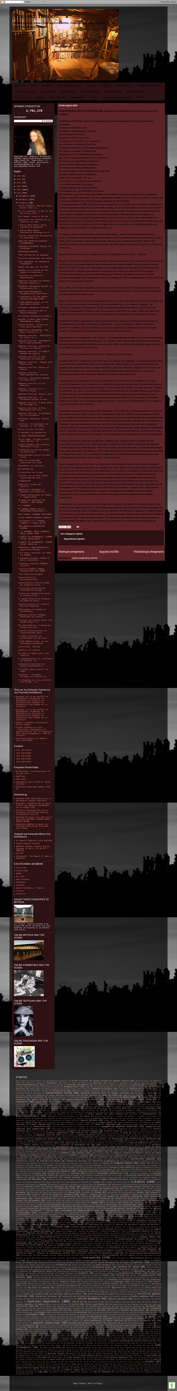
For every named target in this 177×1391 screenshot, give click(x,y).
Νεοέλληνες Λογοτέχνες (77, 1251)
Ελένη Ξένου (111, 1165)
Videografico (102, 1370)
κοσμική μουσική (108, 1219)
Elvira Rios (132, 1333)
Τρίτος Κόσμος (52, 1310)
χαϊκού (45, 1319)
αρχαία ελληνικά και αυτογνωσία (80, 1102)
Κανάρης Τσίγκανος (82, 1205)
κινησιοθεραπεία (23, 1215)
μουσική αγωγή (86, 1245)
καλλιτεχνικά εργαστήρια (25, 1205)
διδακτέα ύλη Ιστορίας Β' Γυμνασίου (111, 1143)
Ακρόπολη (48, 1085)
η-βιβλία (138, 1181)
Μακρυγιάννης (130, 1233)
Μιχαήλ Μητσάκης (112, 1243)
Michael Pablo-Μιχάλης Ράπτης (107, 1354)
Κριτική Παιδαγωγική (51, 1221)
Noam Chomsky (152, 1356)
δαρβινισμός (137, 1133)
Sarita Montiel (133, 1366)
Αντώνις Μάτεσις (101, 1091)
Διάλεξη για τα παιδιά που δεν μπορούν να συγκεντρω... (33, 271)
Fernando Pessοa (115, 1335)
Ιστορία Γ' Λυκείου (130, 1195)
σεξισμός (24, 1285)
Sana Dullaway (118, 1366)
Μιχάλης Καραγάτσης (146, 1243)
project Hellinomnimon (24, 1364)
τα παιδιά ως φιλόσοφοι (58, 1304)
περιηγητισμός (34, 1275)
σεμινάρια (156, 1284)
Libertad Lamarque (65, 1350)
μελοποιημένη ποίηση (85, 1239)
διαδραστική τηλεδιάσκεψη (128, 1137)
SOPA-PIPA (76, 1368)
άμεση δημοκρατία (25, 1087)
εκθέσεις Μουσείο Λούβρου (100, 1153)
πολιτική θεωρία (58, 1277)
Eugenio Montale (66, 1335)
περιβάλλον (83, 1273)
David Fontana (30, 1333)
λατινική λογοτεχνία (34, 1227)
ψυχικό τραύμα (139, 1323)
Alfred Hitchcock (155, 1325)
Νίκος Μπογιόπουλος (34, 1258)
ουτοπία (118, 1265)
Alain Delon (92, 1325)
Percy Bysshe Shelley (142, 1359)
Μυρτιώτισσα (51, 1249)
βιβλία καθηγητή (116, 1114)
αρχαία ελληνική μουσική (43, 1104)
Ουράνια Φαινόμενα (103, 1265)
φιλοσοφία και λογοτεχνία (55, 1314)
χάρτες (95, 1319)
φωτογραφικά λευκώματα (133, 1317)
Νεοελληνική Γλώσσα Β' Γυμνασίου (143, 1251)
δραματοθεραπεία (62, 1147)
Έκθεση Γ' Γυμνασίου (59, 1155)
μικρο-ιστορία (39, 1243)
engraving (157, 1333)
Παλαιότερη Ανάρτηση (149, 551)
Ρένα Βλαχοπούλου (137, 1281)
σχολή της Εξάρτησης (42, 1299)
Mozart (74, 1356)
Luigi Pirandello (148, 1350)
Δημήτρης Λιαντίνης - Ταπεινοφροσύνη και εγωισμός (33, 374)
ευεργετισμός (21, 1179)
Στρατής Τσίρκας (138, 1290)
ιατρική (71, 1192)
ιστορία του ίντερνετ (73, 1201)
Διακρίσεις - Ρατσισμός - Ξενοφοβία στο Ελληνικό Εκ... (33, 676)
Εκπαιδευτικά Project (112, 91)
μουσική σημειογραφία (150, 1245)
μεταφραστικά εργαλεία (112, 1241)
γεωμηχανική (57, 1120)
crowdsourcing (153, 1331)
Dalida (18, 1333)
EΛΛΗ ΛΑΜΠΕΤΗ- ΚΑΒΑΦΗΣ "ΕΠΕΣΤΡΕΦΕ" (35, 514)
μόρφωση (50, 1245)
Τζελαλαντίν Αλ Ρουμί (24, 1308)
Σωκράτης (41, 1304)
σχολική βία (77, 1302)
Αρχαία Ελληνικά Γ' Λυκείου (49, 1102)
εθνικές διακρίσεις (68, 1151)
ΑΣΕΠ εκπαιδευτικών (104, 1108)
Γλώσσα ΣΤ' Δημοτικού (104, 1124)
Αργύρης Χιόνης (74, 1095)
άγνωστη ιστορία (121, 1081)
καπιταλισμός (112, 1205)
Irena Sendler (56, 1345)
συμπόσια (26, 1294)
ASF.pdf (19, 853)
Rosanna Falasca (45, 1366)
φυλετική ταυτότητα (119, 1314)
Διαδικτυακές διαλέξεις (90, 91)
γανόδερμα (32, 1120)
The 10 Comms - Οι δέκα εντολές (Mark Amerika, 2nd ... (33, 440)
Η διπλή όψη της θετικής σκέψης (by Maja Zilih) (33, 451)
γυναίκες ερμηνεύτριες (58, 1133)
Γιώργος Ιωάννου (106, 1122)
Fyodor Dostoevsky (22, 1339)
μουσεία (61, 1245)
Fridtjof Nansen (103, 1337)
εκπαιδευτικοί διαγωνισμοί (69, 1163)
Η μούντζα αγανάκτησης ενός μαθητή (35, 258)
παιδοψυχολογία (71, 1269)
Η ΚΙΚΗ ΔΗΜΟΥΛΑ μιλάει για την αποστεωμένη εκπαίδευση (33, 642)
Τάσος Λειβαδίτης (46, 1306)
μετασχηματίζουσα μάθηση (90, 1241)
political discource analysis (130, 1362)
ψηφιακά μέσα (149, 1321)
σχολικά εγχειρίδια (117, 1299)
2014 (19, 183)
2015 (19, 179)
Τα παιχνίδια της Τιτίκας (30, 472)
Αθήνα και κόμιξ (69, 1083)
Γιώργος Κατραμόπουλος (126, 1122)
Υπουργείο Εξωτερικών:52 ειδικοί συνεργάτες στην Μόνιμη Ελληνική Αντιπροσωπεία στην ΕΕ (32, 812)
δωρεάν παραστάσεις (100, 1149)
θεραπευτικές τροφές (66, 1189)
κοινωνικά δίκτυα (142, 1215)
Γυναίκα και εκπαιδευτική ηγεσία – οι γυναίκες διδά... (35, 595)
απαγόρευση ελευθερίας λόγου (93, 1093)
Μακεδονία (117, 1233)
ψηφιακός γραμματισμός (46, 1323)
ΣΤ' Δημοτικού (114, 1288)
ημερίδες (43, 1184)
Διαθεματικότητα (68, 1139)
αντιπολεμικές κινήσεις (39, 1091)
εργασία (32, 1177)
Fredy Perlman (88, 1337)
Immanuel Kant (21, 1345)
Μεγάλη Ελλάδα (46, 1237)
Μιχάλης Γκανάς (128, 1243)
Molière (48, 1356)
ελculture (20, 894)
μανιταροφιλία (145, 1233)
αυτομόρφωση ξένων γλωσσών (56, 1112)
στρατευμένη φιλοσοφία (52, 1290)
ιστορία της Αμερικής (40, 1196)
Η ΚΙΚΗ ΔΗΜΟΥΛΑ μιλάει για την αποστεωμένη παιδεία (33, 303)
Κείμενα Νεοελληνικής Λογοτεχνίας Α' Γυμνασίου (97, 1207)
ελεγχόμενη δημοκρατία (34, 1165)
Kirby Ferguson (125, 1347)
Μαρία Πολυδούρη (110, 1235)
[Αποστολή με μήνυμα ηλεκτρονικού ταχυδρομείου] (60, 527)
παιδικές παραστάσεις (53, 1269)
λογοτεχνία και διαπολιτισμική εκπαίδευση (142, 1227)
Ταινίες (34, 85)
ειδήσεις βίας (118, 1151)
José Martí (56, 1348)
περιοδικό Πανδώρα (80, 1275)
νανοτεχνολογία (109, 1249)
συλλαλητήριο (80, 1292)
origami (22, 1359)
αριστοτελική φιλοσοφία (78, 1097)
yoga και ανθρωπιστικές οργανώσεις (76, 1372)
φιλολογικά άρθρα (143, 1312)
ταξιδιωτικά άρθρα (25, 1306)
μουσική (74, 1245)
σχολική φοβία (135, 1302)
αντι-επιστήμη (21, 1091)
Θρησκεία (46, 1192)
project (150, 1362)
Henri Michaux (116, 1343)
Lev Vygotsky (49, 1350)
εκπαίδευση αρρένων (135, 1155)
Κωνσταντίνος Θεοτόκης (24, 1223)
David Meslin (43, 1333)
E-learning (96, 1333)
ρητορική (35, 1284)
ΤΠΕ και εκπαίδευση (151, 1308)
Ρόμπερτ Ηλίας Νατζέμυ (50, 1284)
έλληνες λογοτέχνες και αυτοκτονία (92, 1167)
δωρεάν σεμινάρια (136, 1149)
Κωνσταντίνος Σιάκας (127, 1223)
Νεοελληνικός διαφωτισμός (113, 1253)
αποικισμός (138, 1093)
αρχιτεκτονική (86, 1108)
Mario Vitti (106, 1352)
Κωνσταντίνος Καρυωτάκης (107, 1223)
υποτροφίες (101, 1310)
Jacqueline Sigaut (121, 1345)
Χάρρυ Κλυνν (84, 1319)
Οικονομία (82, 1262)
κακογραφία (137, 1202)
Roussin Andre (60, 1366)
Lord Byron (121, 1350)
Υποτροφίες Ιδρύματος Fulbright (33, 308)
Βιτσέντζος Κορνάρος (23, 1118)
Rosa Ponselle (30, 1366)
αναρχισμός (145, 1087)
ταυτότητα (60, 1306)
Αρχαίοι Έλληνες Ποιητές (38, 1108)
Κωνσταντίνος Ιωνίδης (44, 1223)
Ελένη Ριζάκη (141, 1165)
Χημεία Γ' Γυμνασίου (71, 1321)
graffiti (104, 1341)
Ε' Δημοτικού (153, 1149)
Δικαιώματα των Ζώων (124, 85)
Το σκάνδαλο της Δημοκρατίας (32, 433)
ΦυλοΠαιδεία (134, 1314)
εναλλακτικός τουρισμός (128, 1171)
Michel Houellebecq (150, 1354)
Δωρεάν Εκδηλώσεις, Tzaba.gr (30, 888)
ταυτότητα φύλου (75, 1306)
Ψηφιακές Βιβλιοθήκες (135, 91)
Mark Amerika (119, 1352)
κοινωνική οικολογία (98, 1217)
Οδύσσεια (29, 1263)
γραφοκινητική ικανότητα (76, 1129)
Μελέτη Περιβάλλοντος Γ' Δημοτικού (42, 1239)
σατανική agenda (92, 1284)
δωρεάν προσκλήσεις (118, 1149)
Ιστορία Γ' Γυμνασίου (89, 1195)
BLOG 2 (140, 97)
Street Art (39, 97)
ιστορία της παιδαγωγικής (99, 1199)
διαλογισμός (117, 1139)
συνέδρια (39, 1294)
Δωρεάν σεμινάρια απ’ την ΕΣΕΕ (33, 267)
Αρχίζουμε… (21, 776)
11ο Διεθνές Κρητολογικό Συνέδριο (34, 316)
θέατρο (72, 1187)
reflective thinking (101, 1364)
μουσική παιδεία (132, 1245)
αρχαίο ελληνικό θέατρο (67, 1106)
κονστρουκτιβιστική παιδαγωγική (40, 1219)
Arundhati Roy (53, 1329)
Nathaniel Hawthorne (125, 1356)
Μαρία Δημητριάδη (94, 1235)
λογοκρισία (118, 1227)
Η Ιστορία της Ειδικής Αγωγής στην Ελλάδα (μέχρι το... (35, 621)
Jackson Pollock (103, 1345)
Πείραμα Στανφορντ (47, 1273)
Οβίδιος (69, 1260)
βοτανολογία (39, 1118)
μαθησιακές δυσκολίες (140, 1231)
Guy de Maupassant (67, 1343)
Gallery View (54, 1339)
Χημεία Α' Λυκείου (34, 1321)
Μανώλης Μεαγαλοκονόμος (75, 1235)
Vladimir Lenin (134, 1370)
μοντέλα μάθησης (36, 1245)
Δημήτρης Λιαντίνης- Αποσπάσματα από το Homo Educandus (34, 342)
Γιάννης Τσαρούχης (49, 1122)
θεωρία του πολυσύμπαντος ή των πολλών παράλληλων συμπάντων (127, 1190)
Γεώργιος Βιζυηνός (88, 1120)
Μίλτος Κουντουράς (57, 1243)
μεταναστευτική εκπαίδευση (26, 1241)
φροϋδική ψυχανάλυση (100, 1314)
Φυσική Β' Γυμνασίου (150, 1314)
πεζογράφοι (33, 1273)
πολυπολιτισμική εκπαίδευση (55, 1280)
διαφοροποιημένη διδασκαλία (29, 1143)
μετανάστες (154, 1239)
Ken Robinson (111, 1347)
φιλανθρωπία (41, 1312)
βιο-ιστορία (85, 1116)
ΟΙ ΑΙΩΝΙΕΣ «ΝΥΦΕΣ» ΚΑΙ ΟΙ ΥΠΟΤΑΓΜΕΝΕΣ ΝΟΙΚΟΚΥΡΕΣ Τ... (33, 510)
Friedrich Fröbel (136, 1337)
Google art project (68, 1341)
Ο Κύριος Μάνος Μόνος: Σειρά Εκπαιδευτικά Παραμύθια (32, 226)
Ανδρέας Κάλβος (35, 1089)
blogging (116, 1329)
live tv (90, 1350)
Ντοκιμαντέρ (47, 85)
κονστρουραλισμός (62, 1219)
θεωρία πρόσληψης (91, 1190)
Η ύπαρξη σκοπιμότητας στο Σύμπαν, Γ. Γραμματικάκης (35, 496)
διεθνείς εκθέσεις (31, 1145)
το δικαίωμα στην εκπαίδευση (82, 1308)
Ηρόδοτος (66, 1184)
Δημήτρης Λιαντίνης (45, 1135)
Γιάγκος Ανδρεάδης (145, 1120)
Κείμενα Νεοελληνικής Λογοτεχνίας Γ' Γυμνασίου (128, 1209)
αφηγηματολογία (90, 1112)
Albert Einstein (138, 1325)
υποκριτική (89, 1310)
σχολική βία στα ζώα (96, 1302)
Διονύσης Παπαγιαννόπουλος (137, 1145)
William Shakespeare (26, 1372)
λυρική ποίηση (135, 1229)
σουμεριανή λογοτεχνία (153, 1285)
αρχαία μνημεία (147, 1104)
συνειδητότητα (56, 1294)
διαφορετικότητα (155, 1141)
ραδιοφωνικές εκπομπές (101, 1281)
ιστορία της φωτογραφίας (28, 1201)
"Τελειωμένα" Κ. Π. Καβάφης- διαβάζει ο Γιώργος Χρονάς (32, 522)
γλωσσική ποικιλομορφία (130, 1124)
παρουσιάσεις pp (142, 1271)
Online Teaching (155, 1357)
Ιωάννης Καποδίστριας (27, 1202)
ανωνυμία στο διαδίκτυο (120, 1091)
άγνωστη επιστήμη (100, 1081)
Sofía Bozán (65, 1368)
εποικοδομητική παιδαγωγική (93, 1175)
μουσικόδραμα (84, 1247)
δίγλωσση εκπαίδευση (86, 1143)
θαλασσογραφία (117, 1184)
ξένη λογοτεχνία (137, 1258)
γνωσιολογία (93, 1126)
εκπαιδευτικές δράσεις (94, 1159)
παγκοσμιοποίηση (23, 1267)
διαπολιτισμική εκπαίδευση (143, 1139)
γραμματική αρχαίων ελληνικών (119, 1126)
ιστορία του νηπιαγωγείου (118, 1201)
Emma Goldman (145, 1333)
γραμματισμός (38, 1129)
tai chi (21, 1370)
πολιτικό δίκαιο (97, 1277)
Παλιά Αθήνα (110, 1269)
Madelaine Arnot (30, 1352)
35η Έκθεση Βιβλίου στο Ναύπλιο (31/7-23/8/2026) (31, 740)
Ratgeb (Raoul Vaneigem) (81, 1364)
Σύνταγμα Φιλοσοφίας (126, 1294)
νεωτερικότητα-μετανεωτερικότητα (145, 1253)
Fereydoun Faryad (99, 1335)
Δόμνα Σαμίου (46, 1147)
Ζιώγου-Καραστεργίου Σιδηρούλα (77, 1182)
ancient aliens (63, 1327)
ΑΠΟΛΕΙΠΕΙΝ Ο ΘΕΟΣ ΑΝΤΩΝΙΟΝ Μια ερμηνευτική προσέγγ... (33, 549)
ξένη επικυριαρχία (119, 1258)
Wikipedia (157, 1370)
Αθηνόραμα (20, 882)
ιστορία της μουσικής (43, 1199)
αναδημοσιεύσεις (71, 1087)
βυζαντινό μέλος (136, 1118)
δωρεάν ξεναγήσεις (81, 1149)
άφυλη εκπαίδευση (116, 1112)
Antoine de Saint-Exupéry (113, 1327)
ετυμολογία (90, 1177)
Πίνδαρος (95, 1275)
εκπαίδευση (119, 1155)
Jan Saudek (137, 1345)
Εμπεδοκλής (40, 1171)
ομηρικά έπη (114, 1263)
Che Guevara (94, 1331)
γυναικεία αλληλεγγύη (140, 1129)
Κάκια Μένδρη (123, 1203)
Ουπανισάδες (86, 1265)
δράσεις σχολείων (80, 1147)
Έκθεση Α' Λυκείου (143, 1153)
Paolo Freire (55, 1360)
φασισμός (125, 1310)
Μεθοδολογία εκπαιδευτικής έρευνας (96, 1237)
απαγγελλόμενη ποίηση (59, 1093)
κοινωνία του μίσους (122, 1215)
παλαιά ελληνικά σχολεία (92, 1269)
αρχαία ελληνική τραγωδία (94, 1104)
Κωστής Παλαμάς (76, 1225)
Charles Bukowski (64, 1331)
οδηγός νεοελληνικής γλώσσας (124, 1260)
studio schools (155, 1368)
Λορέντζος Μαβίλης (79, 1229)
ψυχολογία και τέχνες (48, 1325)
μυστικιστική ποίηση (67, 1249)
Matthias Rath (145, 1352)
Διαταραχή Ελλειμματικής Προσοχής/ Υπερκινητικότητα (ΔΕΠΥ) (61, 1141)
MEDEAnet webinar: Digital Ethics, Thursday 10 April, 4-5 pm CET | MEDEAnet (33, 848)
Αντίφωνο (20, 885)
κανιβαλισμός (97, 1205)
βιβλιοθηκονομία (150, 1114)
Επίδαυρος (63, 1173)
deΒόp (18, 874)
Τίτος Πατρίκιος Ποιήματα (30, 574)
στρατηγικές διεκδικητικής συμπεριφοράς (113, 1290)
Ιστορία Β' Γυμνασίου (62, 1195)
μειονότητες (20, 1239)
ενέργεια (144, 1171)
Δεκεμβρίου (24, 196)
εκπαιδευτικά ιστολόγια (26, 1159)
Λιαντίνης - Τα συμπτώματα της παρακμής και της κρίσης (33, 425)
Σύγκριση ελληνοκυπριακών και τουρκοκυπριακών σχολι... (32, 632)
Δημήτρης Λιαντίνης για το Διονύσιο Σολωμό (31, 390)
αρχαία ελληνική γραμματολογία (136, 1102)
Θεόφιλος (33, 1188)
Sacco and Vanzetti (91, 1366)
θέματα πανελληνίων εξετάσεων (107, 1186)
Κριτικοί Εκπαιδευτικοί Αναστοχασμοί (117, 97)
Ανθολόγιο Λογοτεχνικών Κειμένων (75, 1089)
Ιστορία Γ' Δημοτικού (110, 1194)
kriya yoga (150, 1347)
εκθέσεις (81, 1153)
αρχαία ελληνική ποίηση (69, 1104)
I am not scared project (148, 1343)
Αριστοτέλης (39, 1097)
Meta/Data (73, 1354)
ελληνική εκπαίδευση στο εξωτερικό (148, 1167)
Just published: (24, 750)
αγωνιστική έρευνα (142, 1081)
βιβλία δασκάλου (95, 1114)
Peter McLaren (37, 1362)
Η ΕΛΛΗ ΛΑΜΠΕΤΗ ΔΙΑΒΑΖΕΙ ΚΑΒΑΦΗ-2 (34, 518)
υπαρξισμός (77, 1310)
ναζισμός (96, 1249)
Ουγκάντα (75, 1265)
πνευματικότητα (148, 1275)
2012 (19, 190)
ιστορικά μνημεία (154, 1201)
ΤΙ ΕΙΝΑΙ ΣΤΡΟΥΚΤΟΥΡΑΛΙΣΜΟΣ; (32, 436)
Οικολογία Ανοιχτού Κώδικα (65, 1262)
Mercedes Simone (37, 1354)
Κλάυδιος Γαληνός (75, 1215)
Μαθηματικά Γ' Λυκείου (119, 1231)
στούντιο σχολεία (34, 1290)
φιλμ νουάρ (129, 1312)
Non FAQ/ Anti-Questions (25, 1357)
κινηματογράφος (23, 1213)
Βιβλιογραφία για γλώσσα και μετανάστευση (32, 611)
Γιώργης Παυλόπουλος (67, 1122)
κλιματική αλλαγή (105, 1215)
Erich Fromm (23, 1335)
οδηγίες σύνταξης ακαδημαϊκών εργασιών (92, 1260)
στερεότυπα (20, 1290)
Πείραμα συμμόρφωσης (66, 1273)
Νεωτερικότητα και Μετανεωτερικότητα (28, 579)
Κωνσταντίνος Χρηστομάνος (148, 1223)
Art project (132, 1327)
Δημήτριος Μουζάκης (141, 1135)
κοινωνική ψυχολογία (118, 1217)
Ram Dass (64, 1364)
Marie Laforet (92, 1352)
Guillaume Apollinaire (33, 1343)
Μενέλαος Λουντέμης (107, 1239)
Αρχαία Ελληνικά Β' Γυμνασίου (82, 1100)
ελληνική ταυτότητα (26, 1169)
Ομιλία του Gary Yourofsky (31, 429)
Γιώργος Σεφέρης (37, 1124)
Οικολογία (90, 85)
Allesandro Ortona (46, 1327)
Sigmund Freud (22, 1368)
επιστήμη (157, 1173)
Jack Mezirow (87, 1345)
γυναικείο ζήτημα (89, 1131)
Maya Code (23, 1354)
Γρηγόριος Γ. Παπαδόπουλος (117, 1129)
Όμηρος (126, 1263)
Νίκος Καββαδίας (129, 1255)
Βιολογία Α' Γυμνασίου (114, 1116)
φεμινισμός (139, 1310)
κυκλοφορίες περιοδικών (147, 1221)
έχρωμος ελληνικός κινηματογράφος (135, 1179)
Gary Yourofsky (79, 1339)
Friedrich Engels (119, 1337)
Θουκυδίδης (35, 1192)
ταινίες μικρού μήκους (94, 1304)
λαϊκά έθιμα (93, 1225)
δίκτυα (120, 1145)
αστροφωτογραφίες (22, 1110)
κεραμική (81, 1211)
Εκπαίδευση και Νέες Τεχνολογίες (93, 1157)
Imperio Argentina (38, 1345)
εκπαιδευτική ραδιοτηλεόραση (26, 1163)
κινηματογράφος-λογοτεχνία (77, 1213)
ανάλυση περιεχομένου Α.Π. (107, 1087)
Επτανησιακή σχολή (134, 1175)
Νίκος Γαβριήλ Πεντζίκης (61, 1255)
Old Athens (42, 1358)
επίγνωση (51, 1173)
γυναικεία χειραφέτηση (66, 1131)
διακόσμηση (91, 1139)
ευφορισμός (93, 1179)
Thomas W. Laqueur (72, 1370)
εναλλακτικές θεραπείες (59, 1171)
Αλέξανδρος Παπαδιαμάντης (78, 1085)
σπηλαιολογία (60, 1288)
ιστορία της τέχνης (124, 1199)
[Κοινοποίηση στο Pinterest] (69, 527)
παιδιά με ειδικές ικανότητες (30, 1269)
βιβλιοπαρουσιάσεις (27, 1116)
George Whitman (38, 1341)
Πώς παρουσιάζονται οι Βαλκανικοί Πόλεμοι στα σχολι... (34, 626)
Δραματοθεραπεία (49, 91)
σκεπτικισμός (110, 1285)
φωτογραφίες (96, 1317)
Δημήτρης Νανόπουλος (87, 1135)
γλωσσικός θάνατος (22, 1126)
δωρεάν (148, 1147)
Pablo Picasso (41, 1359)
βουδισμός (51, 1118)
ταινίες (75, 1304)
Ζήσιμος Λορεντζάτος (53, 1182)
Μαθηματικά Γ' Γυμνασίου (98, 1231)
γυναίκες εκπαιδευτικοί (33, 1133)
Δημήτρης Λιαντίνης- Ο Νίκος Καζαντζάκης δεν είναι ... (32, 409)
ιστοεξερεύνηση (127, 1192)
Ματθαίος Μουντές (155, 1235)
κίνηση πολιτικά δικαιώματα (129, 1213)
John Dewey (44, 1347)
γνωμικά (54, 1126)
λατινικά (119, 1225)
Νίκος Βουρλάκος (42, 1255)
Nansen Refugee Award (106, 1356)
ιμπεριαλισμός (112, 1192)
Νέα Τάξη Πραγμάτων (147, 1249)
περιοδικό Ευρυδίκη (62, 1275)
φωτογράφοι (151, 1317)
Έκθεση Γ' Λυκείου (79, 1155)
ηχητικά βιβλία (87, 1184)
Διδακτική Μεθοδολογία (138, 1143)
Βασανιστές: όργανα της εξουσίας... (29, 485)
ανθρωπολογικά (135, 1089)
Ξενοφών (22, 1260)
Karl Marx (98, 1347)
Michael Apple (86, 1354)
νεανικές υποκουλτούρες (26, 1251)
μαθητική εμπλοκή (60, 1233)
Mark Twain (132, 1352)
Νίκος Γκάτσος (80, 1255)
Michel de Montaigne (131, 1354)
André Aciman (78, 1327)
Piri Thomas (84, 1362)
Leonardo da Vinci (34, 1350)
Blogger (98, 1383)
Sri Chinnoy (114, 1368)
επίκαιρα (75, 1173)
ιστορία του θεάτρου (53, 1201)
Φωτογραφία (105, 85)
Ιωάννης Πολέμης (45, 1202)
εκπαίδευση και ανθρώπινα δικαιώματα (35, 1157)
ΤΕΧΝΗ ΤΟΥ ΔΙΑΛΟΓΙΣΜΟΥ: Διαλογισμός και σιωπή (30, 462)
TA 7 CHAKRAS (24, 506)
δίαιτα (80, 1139)
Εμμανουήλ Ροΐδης (25, 1171)
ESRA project (52, 1335)
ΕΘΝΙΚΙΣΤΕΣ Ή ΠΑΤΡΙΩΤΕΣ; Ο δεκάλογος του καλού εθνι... (33, 491)
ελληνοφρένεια (126, 1169)
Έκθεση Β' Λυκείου (39, 1155)
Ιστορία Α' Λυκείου (39, 1195)
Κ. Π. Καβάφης (91, 1203)
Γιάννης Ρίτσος (31, 1122)
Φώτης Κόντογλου (67, 1317)
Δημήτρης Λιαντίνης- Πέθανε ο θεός (35, 394)
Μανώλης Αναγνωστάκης (55, 1235)
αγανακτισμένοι (36, 1081)
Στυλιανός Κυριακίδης (27, 1292)
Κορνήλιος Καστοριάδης (84, 1219)
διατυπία (131, 1141)
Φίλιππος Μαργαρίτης (113, 1312)
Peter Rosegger (51, 1362)
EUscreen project (82, 1335)
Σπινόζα (71, 1288)
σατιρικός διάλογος (130, 1284)
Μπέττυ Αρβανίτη (130, 1247)
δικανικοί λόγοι (108, 1145)
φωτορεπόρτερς (34, 1319)
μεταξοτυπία (71, 1241)
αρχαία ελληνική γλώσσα (106, 1102)
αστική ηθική (120, 1108)
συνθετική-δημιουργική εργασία (101, 1294)
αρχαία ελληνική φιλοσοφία (122, 1104)
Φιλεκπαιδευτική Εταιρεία (60, 1312)
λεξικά (59, 1227)
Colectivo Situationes (136, 1331)
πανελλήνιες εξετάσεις (129, 1269)
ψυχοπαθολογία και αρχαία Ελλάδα (72, 1325)
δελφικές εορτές (152, 1133)
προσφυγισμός (155, 1280)
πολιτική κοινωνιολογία (77, 1277)
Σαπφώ (80, 1284)
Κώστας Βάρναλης (41, 1225)
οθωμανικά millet (44, 1262)
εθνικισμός (83, 1151)
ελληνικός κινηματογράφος (69, 1169)
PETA (155, 1360)
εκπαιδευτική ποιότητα (128, 1161)
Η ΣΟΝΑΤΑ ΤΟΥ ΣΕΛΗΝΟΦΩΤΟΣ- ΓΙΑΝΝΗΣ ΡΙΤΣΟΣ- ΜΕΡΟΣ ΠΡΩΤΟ (35, 538)
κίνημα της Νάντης (128, 1211)
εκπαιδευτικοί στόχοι (90, 1163)
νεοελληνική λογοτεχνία (87, 1253)
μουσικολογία (114, 1247)
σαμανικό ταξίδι (68, 1284)
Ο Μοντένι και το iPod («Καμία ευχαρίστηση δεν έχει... (33, 477)
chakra (51, 1331)
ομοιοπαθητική (156, 1262)
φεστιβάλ (153, 1310)
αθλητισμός (97, 1083)
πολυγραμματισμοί (35, 1280)
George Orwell (24, 1341)
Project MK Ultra (43, 1364)
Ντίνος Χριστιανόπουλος (69, 1258)
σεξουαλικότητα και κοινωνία (42, 1285)
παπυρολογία (23, 1271)
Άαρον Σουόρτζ (21, 1081)
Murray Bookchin (87, 1356)
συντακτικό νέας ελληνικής (74, 1296)
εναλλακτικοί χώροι (107, 1171)
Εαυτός (18, 1151)
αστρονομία (150, 1108)
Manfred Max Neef (59, 1352)
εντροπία (36, 1173)
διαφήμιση (141, 1141)
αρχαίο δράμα (48, 1106)
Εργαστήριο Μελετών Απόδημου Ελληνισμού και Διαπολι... (32, 616)
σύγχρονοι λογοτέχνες (63, 1292)
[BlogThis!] (62, 527)
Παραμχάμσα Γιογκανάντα (120, 1271)
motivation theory (61, 1356)
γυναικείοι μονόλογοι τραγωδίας (135, 1131)
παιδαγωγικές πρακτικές (79, 1267)
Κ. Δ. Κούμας (75, 1202)
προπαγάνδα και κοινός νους (134, 1280)
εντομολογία (23, 1173)
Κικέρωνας (95, 1211)
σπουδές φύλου (83, 1288)
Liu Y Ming (80, 1350)
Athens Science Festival (28, 844)
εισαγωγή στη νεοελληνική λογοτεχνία (42, 1153)
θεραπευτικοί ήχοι (111, 1189)
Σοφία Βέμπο (32, 1288)
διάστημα (30, 1141)
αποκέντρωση (152, 1093)
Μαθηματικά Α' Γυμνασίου (76, 1231)
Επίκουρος (89, 1173)
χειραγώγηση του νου (111, 1319)
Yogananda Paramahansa (153, 1372)
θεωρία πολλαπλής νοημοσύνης (70, 1190)
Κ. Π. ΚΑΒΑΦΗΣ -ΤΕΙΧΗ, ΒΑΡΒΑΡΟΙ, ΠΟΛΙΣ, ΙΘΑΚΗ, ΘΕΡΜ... (34, 533)
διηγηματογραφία (50, 1145)
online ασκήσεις (57, 1357)
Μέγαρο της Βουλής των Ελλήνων (67, 1237)
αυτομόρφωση (38, 1112)
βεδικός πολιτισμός (45, 1114)
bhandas (105, 1329)
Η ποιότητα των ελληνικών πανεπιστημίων (30, 277)
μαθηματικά (60, 1231)
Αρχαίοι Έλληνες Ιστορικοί (135, 1106)
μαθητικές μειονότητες (37, 1233)
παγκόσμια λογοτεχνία (133, 1265)
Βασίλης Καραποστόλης (24, 1114)
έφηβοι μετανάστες (109, 1179)
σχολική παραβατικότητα (117, 1302)
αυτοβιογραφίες (152, 1110)
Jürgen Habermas (85, 1347)
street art (142, 1368)
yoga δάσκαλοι (54, 1372)
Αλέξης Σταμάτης (99, 1085)
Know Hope (138, 1347)
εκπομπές (105, 1163)
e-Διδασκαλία (83, 1333)
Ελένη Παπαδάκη (126, 1165)
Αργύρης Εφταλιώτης (56, 1095)
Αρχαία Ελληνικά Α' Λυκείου (46, 1100)
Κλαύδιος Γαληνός (58, 1215)
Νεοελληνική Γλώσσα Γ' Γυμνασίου (30, 1253)
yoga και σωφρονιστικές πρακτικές (128, 1372)
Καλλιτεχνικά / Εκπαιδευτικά (69, 85)
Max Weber (157, 1352)
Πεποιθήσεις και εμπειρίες (31, 466)
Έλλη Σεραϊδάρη (52, 1167)
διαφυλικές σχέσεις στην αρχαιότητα (59, 1143)
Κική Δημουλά (110, 1211)
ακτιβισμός (59, 1085)
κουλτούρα (122, 1219)
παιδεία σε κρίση (128, 1267)
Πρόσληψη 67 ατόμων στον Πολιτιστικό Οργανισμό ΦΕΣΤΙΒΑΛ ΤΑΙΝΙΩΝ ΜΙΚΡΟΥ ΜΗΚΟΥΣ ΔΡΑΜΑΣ (34, 819)
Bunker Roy (139, 1329)
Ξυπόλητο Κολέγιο (36, 1260)
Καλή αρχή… (21, 779)
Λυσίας (147, 1229)
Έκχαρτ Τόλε (145, 1163)
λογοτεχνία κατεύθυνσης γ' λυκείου (31, 1229)
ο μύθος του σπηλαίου (54, 1260)
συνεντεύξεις (75, 1294)
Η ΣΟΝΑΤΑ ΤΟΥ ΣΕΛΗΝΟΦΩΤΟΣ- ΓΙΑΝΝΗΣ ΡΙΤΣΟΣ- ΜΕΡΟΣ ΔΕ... (35, 543)
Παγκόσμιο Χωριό (152, 1265)
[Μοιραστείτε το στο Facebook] (67, 527)
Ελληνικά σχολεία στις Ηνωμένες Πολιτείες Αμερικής (33, 605)
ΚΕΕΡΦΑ (35, 1207)
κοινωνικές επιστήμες (43, 1217)
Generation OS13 (94, 1339)
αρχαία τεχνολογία (33, 1106)
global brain (52, 1341)
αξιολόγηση (154, 1091)
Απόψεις (93, 97)
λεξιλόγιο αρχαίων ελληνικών (83, 1227)
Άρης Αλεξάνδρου (91, 1095)
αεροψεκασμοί (51, 1083)
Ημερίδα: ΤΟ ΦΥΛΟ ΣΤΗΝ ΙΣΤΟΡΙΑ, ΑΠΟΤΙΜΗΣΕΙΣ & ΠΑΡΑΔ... (33, 320)
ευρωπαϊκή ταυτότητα (55, 1179)
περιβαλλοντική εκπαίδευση (105, 1273)
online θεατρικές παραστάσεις (116, 1358)
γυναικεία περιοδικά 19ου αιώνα (41, 1131)
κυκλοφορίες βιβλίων (124, 1221)
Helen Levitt (102, 1343)
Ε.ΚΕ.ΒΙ (19, 891)
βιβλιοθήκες (133, 1114)
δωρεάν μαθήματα (61, 1149)
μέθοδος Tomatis (148, 1237)
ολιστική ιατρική (97, 1263)
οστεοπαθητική (61, 1265)
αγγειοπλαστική (51, 1081)
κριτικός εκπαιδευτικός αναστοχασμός (95, 1221)
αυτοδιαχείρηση (22, 1112)
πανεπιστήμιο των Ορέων (152, 1269)
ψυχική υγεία (125, 1323)
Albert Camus (124, 1325)
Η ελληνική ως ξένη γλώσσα (25, 91)
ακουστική (153, 1083)
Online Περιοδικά (68, 91)
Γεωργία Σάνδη (70, 1120)
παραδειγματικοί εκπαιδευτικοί (69, 1271)
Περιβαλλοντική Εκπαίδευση (149, 85)
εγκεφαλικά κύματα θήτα (34, 1151)
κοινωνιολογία (137, 1217)
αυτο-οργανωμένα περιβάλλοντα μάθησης (127, 1110)
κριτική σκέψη (69, 1221)
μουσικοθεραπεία (99, 1247)
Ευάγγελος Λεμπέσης (150, 1177)
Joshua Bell (70, 1347)
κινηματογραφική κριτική (148, 1211)
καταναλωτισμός (129, 1205)
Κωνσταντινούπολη (22, 1224)
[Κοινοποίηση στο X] (64, 527)
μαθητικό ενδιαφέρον (79, 1233)
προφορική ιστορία (68, 1282)
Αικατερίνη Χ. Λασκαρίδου (118, 1083)
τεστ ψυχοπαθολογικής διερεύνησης (98, 1306)
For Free (20, 877)
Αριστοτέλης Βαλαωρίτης (57, 1097)
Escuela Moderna (37, 1335)
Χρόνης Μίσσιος (133, 1321)
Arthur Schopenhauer (36, 1329)
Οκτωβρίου (24, 203)
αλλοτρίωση (157, 1085)
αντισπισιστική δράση (62, 1091)
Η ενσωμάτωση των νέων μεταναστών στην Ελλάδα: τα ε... (34, 681)
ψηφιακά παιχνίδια (22, 1323)
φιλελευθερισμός (80, 1312)
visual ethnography (118, 1370)
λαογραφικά (107, 1224)
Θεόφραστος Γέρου (47, 1188)
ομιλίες (138, 1262)
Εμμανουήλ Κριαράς (154, 1169)
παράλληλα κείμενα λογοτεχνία (96, 1271)
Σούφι (21, 1288)
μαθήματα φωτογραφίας (42, 1231)
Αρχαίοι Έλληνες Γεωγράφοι (112, 1106)
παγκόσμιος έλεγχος (42, 1267)
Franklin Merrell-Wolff (52, 1337)
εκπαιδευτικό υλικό (48, 1163)
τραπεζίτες (38, 1310)
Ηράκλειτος (55, 1184)
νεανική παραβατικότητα (51, 1251)
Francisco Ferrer (33, 1337)
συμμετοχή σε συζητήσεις (139, 1292)
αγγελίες (64, 1081)
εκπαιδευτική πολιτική (149, 1161)
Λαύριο (48, 1227)
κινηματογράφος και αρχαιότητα (50, 1213)
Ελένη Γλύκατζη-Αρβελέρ (75, 1165)
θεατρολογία (87, 1187)
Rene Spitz (117, 1364)
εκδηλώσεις (65, 1153)
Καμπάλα (68, 1205)
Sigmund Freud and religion (44, 1368)
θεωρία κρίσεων (146, 1188)
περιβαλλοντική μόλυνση (130, 1273)
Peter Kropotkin (22, 1362)
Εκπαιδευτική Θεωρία (50, 1161)
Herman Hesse (130, 1343)
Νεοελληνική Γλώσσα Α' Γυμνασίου (109, 1251)
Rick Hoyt (129, 1364)
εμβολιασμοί (139, 1169)
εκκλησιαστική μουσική (102, 1155)
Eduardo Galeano (109, 1333)
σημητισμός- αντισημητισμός (91, 1285)
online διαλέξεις (74, 1358)
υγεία (65, 1310)
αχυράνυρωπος (131, 1112)
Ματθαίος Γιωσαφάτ (138, 1235)
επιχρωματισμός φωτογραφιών (69, 1175)
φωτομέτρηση (20, 1319)
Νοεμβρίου (24, 200)
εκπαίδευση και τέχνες (123, 1157)
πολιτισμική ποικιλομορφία (135, 1277)
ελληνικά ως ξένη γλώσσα (119, 1167)
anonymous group (93, 1327)
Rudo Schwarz (74, 1366)
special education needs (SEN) (95, 1368)
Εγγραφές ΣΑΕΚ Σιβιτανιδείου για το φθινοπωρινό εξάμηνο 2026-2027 (33, 800)
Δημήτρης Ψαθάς (124, 1135)
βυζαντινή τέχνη (120, 1118)
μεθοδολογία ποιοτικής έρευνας (124, 1237)
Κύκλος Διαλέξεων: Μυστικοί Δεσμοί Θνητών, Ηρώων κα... (35, 207)
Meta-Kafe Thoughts (56, 1354)
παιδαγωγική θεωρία (102, 1267)
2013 (19, 186)
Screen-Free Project (150, 1366)
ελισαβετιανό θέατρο (35, 1167)
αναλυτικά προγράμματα (129, 1087)
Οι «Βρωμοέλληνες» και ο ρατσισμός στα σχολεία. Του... (35, 660)
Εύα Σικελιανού (132, 1177)
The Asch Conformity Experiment (49, 1370)
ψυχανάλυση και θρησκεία (92, 1323)
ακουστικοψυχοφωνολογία (27, 1085)
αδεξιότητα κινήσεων (33, 1083)
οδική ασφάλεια (144, 1260)
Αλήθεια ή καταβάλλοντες (118, 1085)
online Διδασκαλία (92, 1357)
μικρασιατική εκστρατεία (134, 1241)
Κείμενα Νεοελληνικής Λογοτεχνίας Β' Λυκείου (84, 1208)
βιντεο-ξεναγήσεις (68, 1116)
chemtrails (106, 1331)
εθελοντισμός (51, 1151)
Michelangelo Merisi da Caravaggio (29, 1356)
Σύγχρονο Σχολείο (45, 1292)
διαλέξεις (103, 1139)
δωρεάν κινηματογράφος (38, 1149)
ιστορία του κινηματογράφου (95, 1201)
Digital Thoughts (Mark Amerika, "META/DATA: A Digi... (34, 446)
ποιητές (20, 1277)
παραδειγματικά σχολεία (42, 1271)
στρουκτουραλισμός (154, 1290)
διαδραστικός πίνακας (150, 1137)
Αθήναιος (84, 1083)
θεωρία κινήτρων (130, 1188)
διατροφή (119, 1141)
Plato (95, 1362)
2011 (19, 193)
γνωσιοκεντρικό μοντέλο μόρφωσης (73, 1126)
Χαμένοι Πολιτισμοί (58, 1319)
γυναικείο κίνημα (111, 1131)
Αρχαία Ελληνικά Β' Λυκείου (118, 1100)
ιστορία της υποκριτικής (149, 1198)
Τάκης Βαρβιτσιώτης (116, 1304)
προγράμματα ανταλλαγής (95, 1280)
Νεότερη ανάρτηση (71, 551)
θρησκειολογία (58, 1192)
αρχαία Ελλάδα (129, 1097)
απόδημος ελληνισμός (120, 1093)
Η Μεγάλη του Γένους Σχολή (116, 1182)
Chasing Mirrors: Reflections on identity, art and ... (34, 221)
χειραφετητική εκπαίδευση (135, 1319)
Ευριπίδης (36, 1179)
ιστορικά (136, 1201)
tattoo (31, 1370)
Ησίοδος (76, 1184)
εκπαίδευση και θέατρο (65, 1157)
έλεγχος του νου (54, 1165)
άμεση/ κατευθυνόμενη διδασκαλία (48, 1087)
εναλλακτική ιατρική (85, 1171)
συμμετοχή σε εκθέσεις (118, 1292)
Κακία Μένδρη (109, 1202)
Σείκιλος (144, 1284)
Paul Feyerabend (96, 1359)
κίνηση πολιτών (151, 1213)
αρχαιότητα (72, 1108)
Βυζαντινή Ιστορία (101, 1118)
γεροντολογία (44, 1120)
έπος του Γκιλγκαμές (115, 1175)
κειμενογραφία (66, 1211)
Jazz (148, 1345)
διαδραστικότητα (23, 1139)
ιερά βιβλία (86, 1192)
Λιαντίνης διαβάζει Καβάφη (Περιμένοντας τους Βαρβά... (33, 570)
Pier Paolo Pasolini (68, 1362)
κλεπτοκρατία (90, 1215)
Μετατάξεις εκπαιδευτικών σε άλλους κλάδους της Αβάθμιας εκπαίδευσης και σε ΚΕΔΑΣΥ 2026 (33, 805)
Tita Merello (89, 1370)
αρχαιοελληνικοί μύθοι (90, 1106)
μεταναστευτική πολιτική (51, 1241)
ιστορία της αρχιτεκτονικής (64, 1196)
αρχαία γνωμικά (113, 1097)
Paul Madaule (110, 1359)
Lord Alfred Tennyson (105, 1350)
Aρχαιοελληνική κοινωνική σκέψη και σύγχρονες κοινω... (33, 584)
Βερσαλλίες (61, 1114)
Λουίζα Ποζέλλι (95, 1229)
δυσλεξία (124, 1147)
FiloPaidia (141, 1335)
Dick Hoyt (70, 1333)
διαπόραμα (19, 1141)
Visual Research (78, 97)
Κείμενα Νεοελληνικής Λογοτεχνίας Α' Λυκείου (141, 1207)
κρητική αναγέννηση (138, 1219)
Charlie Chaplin (80, 1331)
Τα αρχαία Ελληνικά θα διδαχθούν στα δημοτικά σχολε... (34, 600)
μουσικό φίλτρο (69, 1247)
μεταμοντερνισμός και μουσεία (132, 1239)
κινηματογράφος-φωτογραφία (102, 1213)
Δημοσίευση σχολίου (74, 539)
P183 (30, 1359)
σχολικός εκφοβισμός (24, 1304)
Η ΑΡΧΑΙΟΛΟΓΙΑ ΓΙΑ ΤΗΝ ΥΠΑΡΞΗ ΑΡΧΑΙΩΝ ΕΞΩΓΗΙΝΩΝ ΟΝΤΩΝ (32, 298)
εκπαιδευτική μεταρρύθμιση (103, 1161)
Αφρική (103, 1112)
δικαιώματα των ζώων (85, 1145)
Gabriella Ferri (39, 1339)
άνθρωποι (122, 1089)
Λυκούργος (121, 1229)
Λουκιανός (109, 1229)
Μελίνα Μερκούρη (66, 1239)
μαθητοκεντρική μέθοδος (100, 1233)
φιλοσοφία (32, 1314)
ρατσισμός (119, 1282)
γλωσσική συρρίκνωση (150, 1124)
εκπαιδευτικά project (72, 1159)
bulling (127, 1329)
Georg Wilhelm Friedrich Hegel (149, 1339)
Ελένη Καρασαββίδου (95, 1165)
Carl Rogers (20, 1331)
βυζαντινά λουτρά (83, 1118)
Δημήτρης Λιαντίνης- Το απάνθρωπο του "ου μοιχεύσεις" (34, 414)
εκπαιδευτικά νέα (50, 1159)
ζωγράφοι (96, 1182)
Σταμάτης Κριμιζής (134, 1288)
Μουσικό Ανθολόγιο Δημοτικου (49, 1247)
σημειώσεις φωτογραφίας (67, 1286)
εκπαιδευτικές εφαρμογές (142, 1159)
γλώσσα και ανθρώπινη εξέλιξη (79, 1124)
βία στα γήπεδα (77, 1114)
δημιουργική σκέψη (51, 1137)
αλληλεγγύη (136, 1085)
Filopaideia (129, 1335)
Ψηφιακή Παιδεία (36, 16)
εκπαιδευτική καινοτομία (76, 1161)
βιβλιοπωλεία (52, 1116)
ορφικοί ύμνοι (45, 1265)
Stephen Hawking (128, 1368)
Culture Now (21, 871)
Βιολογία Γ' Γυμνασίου (136, 1116)
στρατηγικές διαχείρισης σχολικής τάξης (79, 1290)
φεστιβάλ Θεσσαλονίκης (24, 1312)
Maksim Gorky (44, 1352)
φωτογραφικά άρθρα (114, 1317)
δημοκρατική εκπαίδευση (71, 1137)
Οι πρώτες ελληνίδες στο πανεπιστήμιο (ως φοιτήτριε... (34, 637)
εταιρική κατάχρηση (71, 1177)
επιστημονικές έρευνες (44, 1175)
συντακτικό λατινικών (46, 1296)
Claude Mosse (119, 1331)
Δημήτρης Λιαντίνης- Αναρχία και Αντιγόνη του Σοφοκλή (34, 347)
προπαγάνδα (112, 1280)
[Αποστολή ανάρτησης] (77, 527)
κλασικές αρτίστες (41, 1215)
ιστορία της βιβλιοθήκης (91, 1196)
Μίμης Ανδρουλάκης (75, 1243)
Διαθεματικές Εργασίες (45, 1139)
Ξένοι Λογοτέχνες (154, 1258)
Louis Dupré (133, 1350)
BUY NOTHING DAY (26, 469)
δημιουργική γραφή (34, 1137)
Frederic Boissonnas (72, 1337)
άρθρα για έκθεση (110, 1095)
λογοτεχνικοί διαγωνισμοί (60, 1229)
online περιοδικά (139, 1357)
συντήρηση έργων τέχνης (99, 1296)
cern (44, 1331)
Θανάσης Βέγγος (147, 1184)
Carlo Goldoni (33, 1331)
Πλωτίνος (133, 1275)
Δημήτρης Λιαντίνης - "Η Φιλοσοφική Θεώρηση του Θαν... (34, 398)
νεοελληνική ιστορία (60, 1253)
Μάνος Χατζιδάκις (37, 1235)
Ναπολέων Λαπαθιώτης (126, 1249)
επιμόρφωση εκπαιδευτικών (110, 1173)
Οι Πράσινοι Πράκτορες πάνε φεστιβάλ (34, 841)
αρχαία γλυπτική (97, 1097)
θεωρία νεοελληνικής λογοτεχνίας (41, 1190)
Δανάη (125, 1133)
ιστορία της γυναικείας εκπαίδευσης (125, 1196)
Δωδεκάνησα (137, 1147)
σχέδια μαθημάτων (140, 1296)
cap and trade (153, 1329)
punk (55, 1364)
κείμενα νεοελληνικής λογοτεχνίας (57, 1207)
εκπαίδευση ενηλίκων (153, 1155)
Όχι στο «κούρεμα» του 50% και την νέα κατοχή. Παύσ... (35, 212)
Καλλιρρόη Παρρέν (151, 1202)
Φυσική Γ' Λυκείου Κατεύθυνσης (46, 1317)
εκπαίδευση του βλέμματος (148, 1157)
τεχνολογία (150, 1306)
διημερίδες (65, 1145)
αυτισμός (103, 1110)
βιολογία (98, 1116)
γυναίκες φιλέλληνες (111, 1133)
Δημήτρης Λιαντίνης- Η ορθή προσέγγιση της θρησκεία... (32, 358)
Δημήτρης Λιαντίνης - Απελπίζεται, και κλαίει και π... (35, 336)
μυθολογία (145, 1247)
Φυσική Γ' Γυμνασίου (23, 1317)
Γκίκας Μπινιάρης (58, 1124)
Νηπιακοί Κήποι (26, 1255)
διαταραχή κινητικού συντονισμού (100, 1141)
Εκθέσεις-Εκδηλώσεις (57, 97)
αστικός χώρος (136, 1108)
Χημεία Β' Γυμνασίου (52, 1321)
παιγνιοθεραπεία (61, 1267)
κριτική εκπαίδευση (31, 1221)
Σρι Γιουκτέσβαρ (98, 1288)
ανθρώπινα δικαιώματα (102, 1089)
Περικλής (47, 1275)
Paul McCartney (124, 1359)
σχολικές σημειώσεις (44, 1301)
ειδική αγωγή (133, 1151)
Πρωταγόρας (85, 1281)
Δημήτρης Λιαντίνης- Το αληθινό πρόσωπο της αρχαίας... (33, 352)
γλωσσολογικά (39, 1127)
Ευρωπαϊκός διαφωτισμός (76, 1179)
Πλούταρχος (120, 1275)
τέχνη (117, 1306)
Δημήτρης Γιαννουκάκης (24, 1135)
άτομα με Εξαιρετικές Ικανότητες (46, 1110)
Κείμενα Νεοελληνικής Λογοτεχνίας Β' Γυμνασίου (41, 1209)
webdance (147, 1370)
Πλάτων (106, 1275)
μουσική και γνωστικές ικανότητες (108, 1245)
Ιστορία (140, 1192)
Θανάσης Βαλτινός (132, 1184)
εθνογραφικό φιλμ (101, 1151)
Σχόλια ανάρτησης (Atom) (84, 558)
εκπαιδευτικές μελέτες (25, 1161)
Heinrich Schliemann (85, 1343)
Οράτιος (22, 1265)
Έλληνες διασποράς (68, 1167)
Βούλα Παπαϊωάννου (65, 1118)
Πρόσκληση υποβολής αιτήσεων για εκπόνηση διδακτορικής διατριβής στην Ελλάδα (32, 826)
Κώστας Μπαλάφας (60, 1224)
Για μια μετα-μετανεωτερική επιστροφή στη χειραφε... (31, 589)
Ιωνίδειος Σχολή (61, 1202)
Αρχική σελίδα (20, 85)
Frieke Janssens (152, 1337)
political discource (108, 1362)
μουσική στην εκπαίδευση (25, 1247)
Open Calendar (23, 879)
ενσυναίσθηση (156, 1171)
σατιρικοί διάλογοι (110, 1284)
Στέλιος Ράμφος (151, 1288)
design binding (57, 1333)
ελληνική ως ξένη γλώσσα (46, 1169)
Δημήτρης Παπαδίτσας (107, 1135)
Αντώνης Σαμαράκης (83, 1091)
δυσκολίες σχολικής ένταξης (103, 1147)
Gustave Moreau (50, 1343)
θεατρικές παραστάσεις (54, 1187)
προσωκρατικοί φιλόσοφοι (29, 1281)
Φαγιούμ (114, 1310)
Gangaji (66, 1339)
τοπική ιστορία (130, 1308)
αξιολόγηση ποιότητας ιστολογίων (28, 1093)
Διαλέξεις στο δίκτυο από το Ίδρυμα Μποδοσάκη (32, 312)
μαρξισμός (124, 1235)
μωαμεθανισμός (84, 1249)
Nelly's (140, 1356)
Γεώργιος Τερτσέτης (127, 1120)
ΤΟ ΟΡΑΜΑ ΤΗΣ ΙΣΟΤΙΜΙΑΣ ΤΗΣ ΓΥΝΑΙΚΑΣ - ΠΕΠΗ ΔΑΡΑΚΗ (31, 501)
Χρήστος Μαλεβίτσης (115, 1321)
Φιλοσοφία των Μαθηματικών (79, 1314)
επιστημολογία (26, 1175)
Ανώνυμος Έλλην (139, 1091)
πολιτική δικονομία (40, 1277)
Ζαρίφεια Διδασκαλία (33, 1182)
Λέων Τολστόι (105, 1227)
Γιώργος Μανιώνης (144, 1122)
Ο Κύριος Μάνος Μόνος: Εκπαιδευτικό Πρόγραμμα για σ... (35, 231)
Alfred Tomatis (26, 1327)
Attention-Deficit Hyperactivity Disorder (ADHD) (80, 1329)
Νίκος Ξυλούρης (50, 1258)
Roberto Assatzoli (144, 1364)
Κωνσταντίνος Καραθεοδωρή (85, 1223)
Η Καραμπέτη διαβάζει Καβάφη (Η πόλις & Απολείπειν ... (33, 559)
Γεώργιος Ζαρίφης (110, 1120)
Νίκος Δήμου (93, 1255)
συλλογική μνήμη (98, 1292)
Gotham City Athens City (88, 1341)
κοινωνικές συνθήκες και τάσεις (70, 1217)
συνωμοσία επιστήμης (120, 1296)
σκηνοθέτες (135, 1286)
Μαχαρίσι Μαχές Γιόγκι (27, 1237)
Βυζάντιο (149, 1118)
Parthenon (69, 1359)
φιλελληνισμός (97, 1312)
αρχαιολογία (56, 1108)
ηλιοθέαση (31, 1184)
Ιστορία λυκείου (22, 1196)
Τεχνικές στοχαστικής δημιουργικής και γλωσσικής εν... (35, 237)
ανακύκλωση (89, 1087)
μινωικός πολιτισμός (94, 1243)
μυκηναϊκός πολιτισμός (34, 1249)
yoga (40, 1372)
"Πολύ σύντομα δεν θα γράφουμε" (33, 255)
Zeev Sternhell (24, 1374)
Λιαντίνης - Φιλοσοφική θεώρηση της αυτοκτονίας (33, 379)
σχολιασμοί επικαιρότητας (63, 1299)
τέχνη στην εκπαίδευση (132, 1306)
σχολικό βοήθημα (152, 1302)
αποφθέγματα (40, 1095)
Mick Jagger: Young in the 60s (33, 216)
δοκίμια (33, 1147)
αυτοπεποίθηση (76, 1112)
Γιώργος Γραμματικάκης (87, 1122)
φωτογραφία (81, 1317)
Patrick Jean (81, 1359)
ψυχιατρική (112, 1323)
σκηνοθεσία (123, 1285)
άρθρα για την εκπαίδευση (133, 1095)
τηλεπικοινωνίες (42, 1308)
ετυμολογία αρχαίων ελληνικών (110, 1177)
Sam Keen (105, 1366)
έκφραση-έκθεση (123, 1163)
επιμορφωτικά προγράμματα (138, 1173)
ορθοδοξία (32, 1265)
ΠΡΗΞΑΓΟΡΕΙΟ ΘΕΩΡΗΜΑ (28, 252)
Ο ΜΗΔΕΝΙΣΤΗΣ (24, 481)
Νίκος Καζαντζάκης (146, 1255)
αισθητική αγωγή (139, 1083)
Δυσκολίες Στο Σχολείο (29, 650)
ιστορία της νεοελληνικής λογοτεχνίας (70, 1198)
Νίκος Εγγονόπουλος (110, 1255)
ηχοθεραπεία (102, 1184)
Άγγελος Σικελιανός (80, 1081)
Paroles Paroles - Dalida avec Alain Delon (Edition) (33, 326)
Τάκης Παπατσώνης (133, 1304)
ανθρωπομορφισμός (152, 1089)
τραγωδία (25, 1310)
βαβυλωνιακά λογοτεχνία (149, 1112)
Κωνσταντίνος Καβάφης (64, 1223)
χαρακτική (72, 1319)
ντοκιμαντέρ (91, 1257)
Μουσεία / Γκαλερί (22, 97)
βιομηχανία (154, 1116)
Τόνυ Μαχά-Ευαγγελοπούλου (108, 1308)
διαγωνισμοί (89, 1137)
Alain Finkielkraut (108, 1325)
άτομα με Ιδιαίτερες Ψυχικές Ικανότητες (79, 1110)
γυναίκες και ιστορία (86, 1133)
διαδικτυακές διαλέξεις (107, 1137)
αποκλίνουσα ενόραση (23, 1095)
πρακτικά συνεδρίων (76, 1280)
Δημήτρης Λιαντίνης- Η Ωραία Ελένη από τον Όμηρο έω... (35, 404)
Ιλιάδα (97, 1192)
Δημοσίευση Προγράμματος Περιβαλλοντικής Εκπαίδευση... (34, 293)
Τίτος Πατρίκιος (59, 1308)
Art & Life (21, 868)
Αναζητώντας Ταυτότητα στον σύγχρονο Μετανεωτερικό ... (32, 665)
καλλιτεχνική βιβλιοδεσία (49, 1205)
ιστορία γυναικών (150, 1195)
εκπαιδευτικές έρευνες (116, 1159)
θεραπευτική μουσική (89, 1189)
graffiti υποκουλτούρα (120, 1341)
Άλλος (147, 1085)
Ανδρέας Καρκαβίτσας (52, 1089)
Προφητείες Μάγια (49, 1281)
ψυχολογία (30, 1325)
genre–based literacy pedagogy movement (119, 1339)
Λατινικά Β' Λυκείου (137, 1225)
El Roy (121, 1333)
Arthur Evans (145, 1327)
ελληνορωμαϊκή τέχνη (109, 1169)
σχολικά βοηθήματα (89, 1299)
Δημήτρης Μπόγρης (68, 1135)
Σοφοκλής (46, 1288)
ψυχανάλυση (72, 1323)
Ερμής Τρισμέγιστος (49, 1177)
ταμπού (146, 1304)
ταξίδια (155, 1304)
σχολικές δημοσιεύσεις (142, 1299)
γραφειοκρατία (57, 1129)
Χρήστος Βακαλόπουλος (92, 1321)
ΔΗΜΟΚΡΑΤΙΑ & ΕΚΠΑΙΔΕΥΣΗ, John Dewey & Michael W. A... (33, 331)
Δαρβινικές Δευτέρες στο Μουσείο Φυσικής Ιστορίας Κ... (34, 282)
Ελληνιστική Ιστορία (90, 1169)
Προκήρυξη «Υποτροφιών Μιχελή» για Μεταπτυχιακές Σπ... (35, 287)
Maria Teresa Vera (76, 1352)
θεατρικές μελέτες (32, 1187)
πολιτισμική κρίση (114, 1277)
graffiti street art (143, 1341)
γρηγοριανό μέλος (96, 1129)
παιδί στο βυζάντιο (154, 1267)
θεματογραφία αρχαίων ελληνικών (136, 1187)
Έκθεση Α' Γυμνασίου (122, 1153)
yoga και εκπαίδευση (102, 1372)
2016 (19, 176)
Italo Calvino (71, 1345)
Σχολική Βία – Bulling (29, 647)
